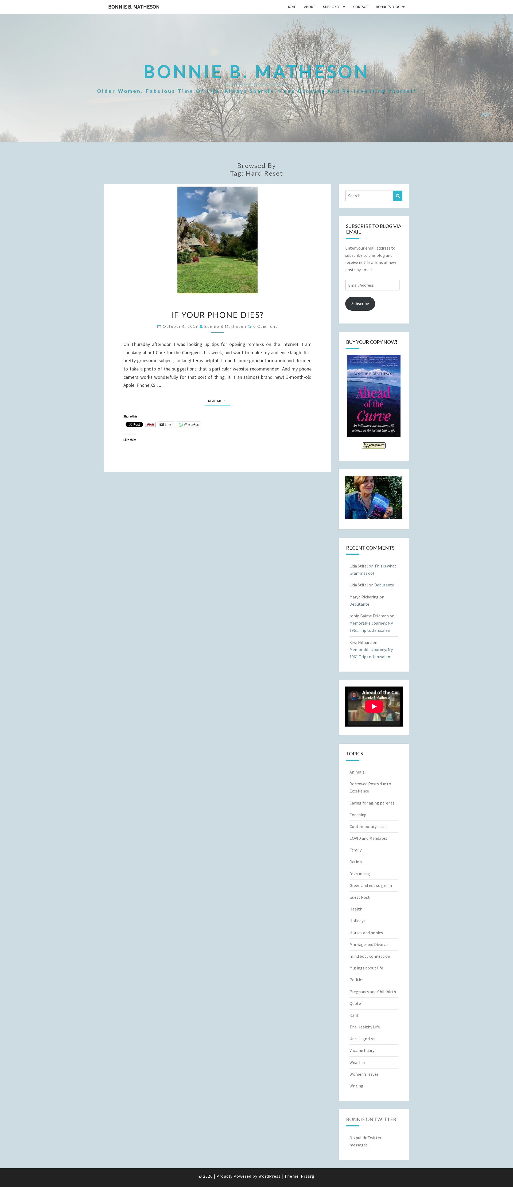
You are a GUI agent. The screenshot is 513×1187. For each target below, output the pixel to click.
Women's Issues (364, 1074)
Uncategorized (362, 1038)
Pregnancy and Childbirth (372, 991)
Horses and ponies (366, 932)
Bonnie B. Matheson (134, 6)
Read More (219, 400)
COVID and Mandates (368, 838)
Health (355, 909)
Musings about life (366, 968)
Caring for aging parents (371, 803)
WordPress (269, 1176)
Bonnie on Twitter (371, 1119)
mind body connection (369, 956)
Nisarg (307, 1176)
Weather (357, 1062)
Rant (354, 1015)
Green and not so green (370, 885)
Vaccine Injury (361, 1050)
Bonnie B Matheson (225, 326)
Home (291, 6)
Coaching (358, 814)
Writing (356, 1086)
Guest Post (359, 897)
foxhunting (359, 873)
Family (355, 850)
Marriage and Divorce (368, 944)
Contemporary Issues (368, 826)
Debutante (384, 584)
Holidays (357, 920)
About (309, 6)
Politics (356, 979)
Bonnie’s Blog (388, 6)
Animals (356, 772)
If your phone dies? (217, 315)
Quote (355, 1003)
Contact (360, 6)
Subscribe (332, 6)
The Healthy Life (364, 1027)
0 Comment (265, 326)
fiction (355, 861)
